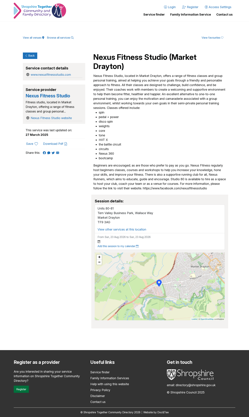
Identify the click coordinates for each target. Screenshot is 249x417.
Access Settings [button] (219, 7)
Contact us (224, 14)
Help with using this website (109, 384)
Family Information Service (190, 14)
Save (33, 143)
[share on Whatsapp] (49, 152)
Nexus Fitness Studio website (51, 118)
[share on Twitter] (54, 152)
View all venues (32, 37)
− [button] (99, 262)
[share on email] (58, 152)
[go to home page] (40, 11)
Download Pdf (53, 143)
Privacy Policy (100, 390)
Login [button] (171, 7)
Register (21, 389)
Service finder (154, 14)
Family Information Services (109, 378)
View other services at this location (122, 229)
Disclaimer (97, 396)
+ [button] (99, 257)
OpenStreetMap (207, 319)
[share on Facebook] (45, 152)
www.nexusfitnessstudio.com (51, 74)
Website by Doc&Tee (156, 412)
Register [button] (192, 7)
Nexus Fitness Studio (48, 96)
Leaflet (194, 319)
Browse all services (59, 37)
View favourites (211, 37)
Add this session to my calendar (117, 246)
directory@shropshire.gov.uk (196, 385)
